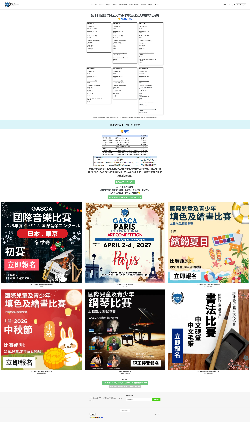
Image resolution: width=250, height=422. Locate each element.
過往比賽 (111, 397)
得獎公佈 (99, 397)
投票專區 (105, 397)
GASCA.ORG (158, 414)
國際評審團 (113, 398)
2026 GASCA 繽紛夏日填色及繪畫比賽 (208, 284)
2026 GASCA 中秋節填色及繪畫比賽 (41, 371)
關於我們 (91, 400)
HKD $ (225, 4)
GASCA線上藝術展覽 (104, 398)
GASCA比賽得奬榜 (94, 398)
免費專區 (120, 398)
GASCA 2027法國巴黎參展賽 (125, 284)
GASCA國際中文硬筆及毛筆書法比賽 (208, 371)
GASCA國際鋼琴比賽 (125, 371)
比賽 (94, 397)
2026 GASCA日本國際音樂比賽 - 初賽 (42, 284)
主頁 (90, 397)
